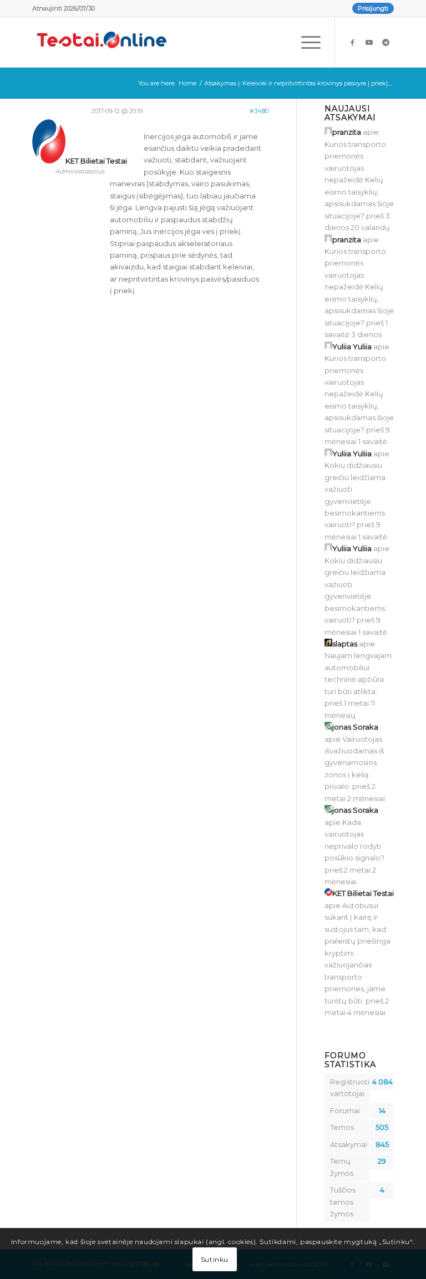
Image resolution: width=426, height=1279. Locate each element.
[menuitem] (370, 8)
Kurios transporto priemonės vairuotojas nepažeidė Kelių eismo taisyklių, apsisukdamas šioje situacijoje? (359, 180)
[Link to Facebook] (352, 42)
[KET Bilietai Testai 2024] (101, 42)
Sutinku (215, 1259)
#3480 (259, 111)
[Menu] (305, 42)
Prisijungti (373, 8)
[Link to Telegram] (385, 42)
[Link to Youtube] (369, 42)
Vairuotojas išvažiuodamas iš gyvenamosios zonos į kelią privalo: (354, 763)
